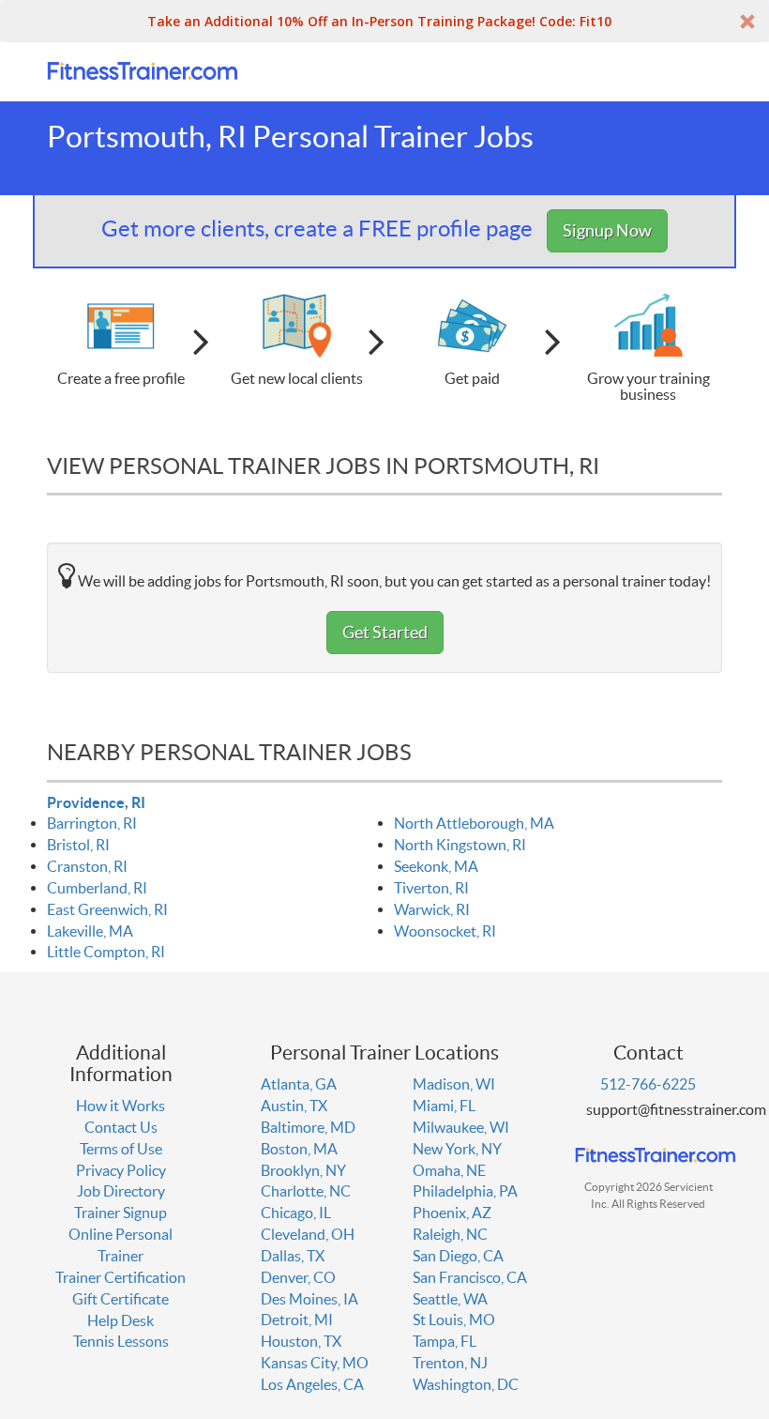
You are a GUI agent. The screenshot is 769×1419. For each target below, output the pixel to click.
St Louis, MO (454, 1319)
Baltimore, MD (308, 1127)
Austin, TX (294, 1105)
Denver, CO (298, 1277)
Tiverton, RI (431, 887)
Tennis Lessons (121, 1341)
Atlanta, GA (299, 1084)
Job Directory (121, 1190)
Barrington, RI (92, 823)
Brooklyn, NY (303, 1170)
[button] (384, 21)
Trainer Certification (120, 1277)
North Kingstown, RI (460, 844)
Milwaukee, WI (461, 1127)
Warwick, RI (432, 909)
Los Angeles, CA (312, 1384)
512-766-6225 (648, 1084)
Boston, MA (299, 1148)
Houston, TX (301, 1341)
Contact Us (121, 1127)
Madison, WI (454, 1084)
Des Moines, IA (309, 1298)
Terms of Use (121, 1148)
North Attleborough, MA (474, 823)
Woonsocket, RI (445, 931)
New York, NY (457, 1148)
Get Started (385, 632)
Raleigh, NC (450, 1234)
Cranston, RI (87, 866)
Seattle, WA (450, 1298)
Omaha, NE (449, 1170)
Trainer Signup (120, 1212)
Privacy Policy (121, 1170)
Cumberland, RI (97, 887)
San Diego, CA (458, 1255)
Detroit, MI (297, 1319)
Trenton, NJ (450, 1362)
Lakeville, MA (90, 931)
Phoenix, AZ (452, 1212)
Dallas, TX (292, 1255)
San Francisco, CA (470, 1277)
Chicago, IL (296, 1212)
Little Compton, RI (106, 951)
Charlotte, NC (306, 1190)
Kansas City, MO (315, 1362)
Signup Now (607, 230)
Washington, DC (466, 1384)
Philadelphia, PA (465, 1190)
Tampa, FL (444, 1341)
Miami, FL (444, 1105)
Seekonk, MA (436, 866)
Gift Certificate (120, 1298)
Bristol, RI (78, 844)
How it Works (120, 1105)
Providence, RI (96, 802)
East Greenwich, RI (107, 909)
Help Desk (120, 1320)
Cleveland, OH (307, 1234)
